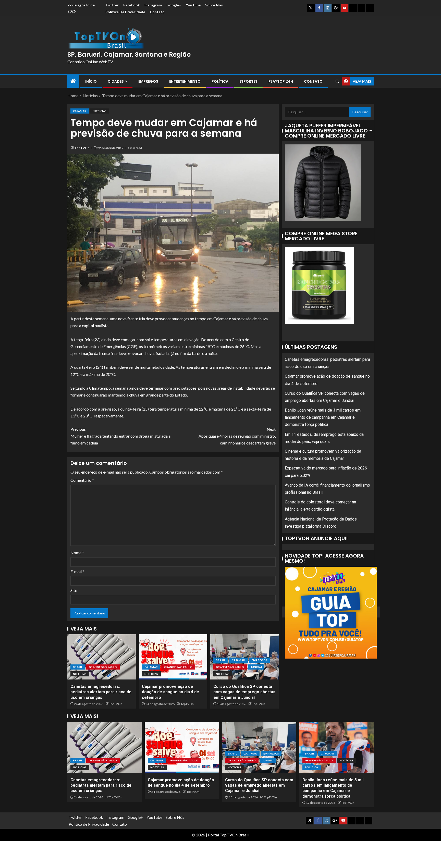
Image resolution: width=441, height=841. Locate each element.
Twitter (112, 5)
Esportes (248, 81)
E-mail (77, 571)
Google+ (173, 5)
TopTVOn (82, 148)
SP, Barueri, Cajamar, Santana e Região (129, 54)
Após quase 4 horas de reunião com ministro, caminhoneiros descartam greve (237, 436)
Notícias (99, 111)
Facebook (131, 5)
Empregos (148, 81)
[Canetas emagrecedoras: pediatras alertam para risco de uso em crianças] (101, 656)
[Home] (73, 81)
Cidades (116, 81)
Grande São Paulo (103, 667)
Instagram (153, 5)
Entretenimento (185, 81)
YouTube (193, 5)
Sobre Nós (214, 5)
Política (220, 81)
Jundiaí (256, 667)
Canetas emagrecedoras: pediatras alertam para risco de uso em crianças (100, 692)
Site (73, 590)
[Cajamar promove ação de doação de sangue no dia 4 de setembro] (173, 656)
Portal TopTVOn (223, 834)
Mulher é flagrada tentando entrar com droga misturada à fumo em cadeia (120, 436)
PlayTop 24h (280, 81)
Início (91, 81)
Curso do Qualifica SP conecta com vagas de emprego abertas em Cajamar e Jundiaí (244, 692)
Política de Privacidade (125, 12)
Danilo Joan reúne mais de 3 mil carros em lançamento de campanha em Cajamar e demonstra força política (323, 417)
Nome (77, 552)
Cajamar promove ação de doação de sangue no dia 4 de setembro (170, 692)
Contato (157, 12)
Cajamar (79, 111)
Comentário (82, 480)
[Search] (337, 81)
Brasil (77, 667)
